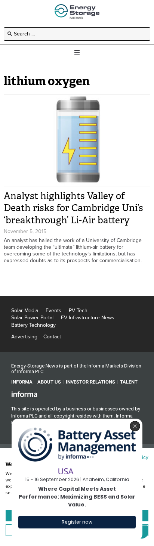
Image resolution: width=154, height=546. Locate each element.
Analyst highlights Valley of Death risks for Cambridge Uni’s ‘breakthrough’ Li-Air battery (73, 208)
